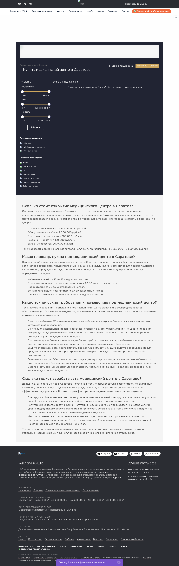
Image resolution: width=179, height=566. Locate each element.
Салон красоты (29, 166)
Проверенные (57, 520)
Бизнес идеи (75, 11)
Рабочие (69, 539)
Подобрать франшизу (136, 4)
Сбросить (35, 127)
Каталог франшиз (31, 463)
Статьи (125, 11)
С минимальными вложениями (62, 490)
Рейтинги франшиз (42, 11)
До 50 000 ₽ (42, 500)
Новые (22, 539)
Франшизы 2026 (18, 11)
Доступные (112, 539)
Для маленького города (31, 530)
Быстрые (98, 539)
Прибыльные (57, 510)
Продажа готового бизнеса (33, 65)
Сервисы (112, 11)
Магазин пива (29, 174)
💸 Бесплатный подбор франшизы (151, 11)
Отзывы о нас (24, 557)
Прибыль (25, 112)
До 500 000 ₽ (96, 500)
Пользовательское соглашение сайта (41, 555)
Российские (108, 530)
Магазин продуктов (31, 182)
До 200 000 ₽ (59, 500)
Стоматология (30, 151)
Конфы (100, 11)
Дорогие (38, 490)
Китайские (123, 530)
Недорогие (24, 490)
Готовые (72, 520)
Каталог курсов (112, 478)
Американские (56, 530)
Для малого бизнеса (132, 539)
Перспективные (53, 539)
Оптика (27, 143)
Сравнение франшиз (69, 557)
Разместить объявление (147, 66)
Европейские (91, 530)
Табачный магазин (31, 186)
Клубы (90, 11)
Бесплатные (25, 500)
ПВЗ (25, 170)
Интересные (35, 539)
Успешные (41, 520)
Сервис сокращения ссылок (45, 557)
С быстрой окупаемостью (33, 510)
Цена (23, 99)
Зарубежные (74, 530)
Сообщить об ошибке (90, 557)
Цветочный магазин (31, 178)
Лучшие (71, 510)
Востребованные (89, 520)
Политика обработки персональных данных (121, 557)
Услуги (63, 546)
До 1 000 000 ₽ (115, 500)
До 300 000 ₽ (77, 500)
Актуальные (84, 539)
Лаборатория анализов (34, 147)
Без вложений (91, 490)
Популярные (25, 520)
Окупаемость (27, 87)
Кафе (25, 162)
